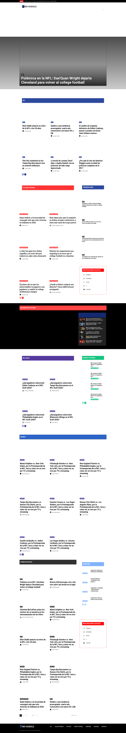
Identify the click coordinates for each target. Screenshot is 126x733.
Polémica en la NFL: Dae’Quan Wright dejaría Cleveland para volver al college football (40, 1)
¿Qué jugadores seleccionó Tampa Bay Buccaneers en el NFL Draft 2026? (61, 385)
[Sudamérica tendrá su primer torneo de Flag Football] (85, 599)
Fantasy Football (94, 368)
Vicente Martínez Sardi (57, 225)
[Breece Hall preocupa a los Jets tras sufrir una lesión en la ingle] (93, 215)
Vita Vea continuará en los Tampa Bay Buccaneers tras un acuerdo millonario (33, 163)
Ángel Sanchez (55, 390)
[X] (84, 285)
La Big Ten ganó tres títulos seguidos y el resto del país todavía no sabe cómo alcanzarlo (33, 253)
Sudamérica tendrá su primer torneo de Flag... (97, 598)
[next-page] (25, 174)
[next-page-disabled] (85, 604)
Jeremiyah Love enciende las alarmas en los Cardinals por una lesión (92, 257)
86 (32, 715)
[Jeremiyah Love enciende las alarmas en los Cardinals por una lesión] (93, 250)
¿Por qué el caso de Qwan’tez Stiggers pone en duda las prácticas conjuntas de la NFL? (91, 164)
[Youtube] (84, 289)
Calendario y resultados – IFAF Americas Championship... (97, 589)
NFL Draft (25, 379)
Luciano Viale (27, 131)
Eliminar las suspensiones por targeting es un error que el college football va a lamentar (62, 253)
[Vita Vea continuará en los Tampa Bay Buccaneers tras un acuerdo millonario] (34, 149)
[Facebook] (84, 274)
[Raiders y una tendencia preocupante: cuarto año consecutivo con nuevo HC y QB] (63, 114)
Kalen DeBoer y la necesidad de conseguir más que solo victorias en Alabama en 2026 (33, 220)
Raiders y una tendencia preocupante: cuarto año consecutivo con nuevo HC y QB (62, 129)
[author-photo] (23, 131)
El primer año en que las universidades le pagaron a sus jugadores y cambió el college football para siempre (32, 288)
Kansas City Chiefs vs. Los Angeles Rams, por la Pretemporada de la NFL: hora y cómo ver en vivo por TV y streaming (92, 507)
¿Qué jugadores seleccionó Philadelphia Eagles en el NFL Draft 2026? (33, 417)
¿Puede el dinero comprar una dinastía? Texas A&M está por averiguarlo (62, 287)
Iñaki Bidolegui (25, 514)
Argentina (85, 573)
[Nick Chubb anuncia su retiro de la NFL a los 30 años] (34, 114)
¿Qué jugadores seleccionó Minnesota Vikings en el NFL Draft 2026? (61, 417)
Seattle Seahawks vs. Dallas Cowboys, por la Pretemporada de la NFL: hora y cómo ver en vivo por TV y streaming (32, 544)
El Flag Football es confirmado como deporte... (95, 580)
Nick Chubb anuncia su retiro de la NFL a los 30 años (34, 127)
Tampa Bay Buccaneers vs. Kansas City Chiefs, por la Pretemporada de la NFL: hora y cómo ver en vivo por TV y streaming (33, 507)
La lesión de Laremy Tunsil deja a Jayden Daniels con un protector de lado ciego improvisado (62, 164)
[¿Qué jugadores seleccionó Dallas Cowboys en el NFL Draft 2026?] (34, 371)
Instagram (88, 278)
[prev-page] (23, 174)
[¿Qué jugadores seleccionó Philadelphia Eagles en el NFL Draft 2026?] (34, 403)
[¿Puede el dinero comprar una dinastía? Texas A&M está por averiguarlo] (63, 272)
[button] (103, 9)
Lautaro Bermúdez (56, 292)
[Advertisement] (63, 21)
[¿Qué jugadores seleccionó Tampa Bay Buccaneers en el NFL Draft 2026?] (62, 371)
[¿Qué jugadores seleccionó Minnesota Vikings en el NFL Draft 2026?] (62, 403)
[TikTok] (84, 282)
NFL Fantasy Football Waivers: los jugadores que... (96, 364)
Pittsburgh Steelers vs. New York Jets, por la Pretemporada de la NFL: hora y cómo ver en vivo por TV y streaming (62, 467)
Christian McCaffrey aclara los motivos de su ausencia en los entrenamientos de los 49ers (93, 240)
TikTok (87, 282)
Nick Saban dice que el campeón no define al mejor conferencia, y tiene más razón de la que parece (63, 220)
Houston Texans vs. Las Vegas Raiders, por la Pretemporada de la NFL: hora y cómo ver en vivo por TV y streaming (62, 506)
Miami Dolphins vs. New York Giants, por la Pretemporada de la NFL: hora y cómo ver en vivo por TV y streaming (32, 467)
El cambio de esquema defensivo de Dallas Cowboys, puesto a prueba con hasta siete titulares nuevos (91, 129)
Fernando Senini (56, 512)
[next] (68, 1)
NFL (22, 74)
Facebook (88, 274)
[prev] (65, 1)
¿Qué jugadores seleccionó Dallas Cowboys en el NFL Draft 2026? (33, 385)
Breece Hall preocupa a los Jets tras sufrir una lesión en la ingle (91, 222)
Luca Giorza (27, 422)
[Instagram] (84, 278)
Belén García (25, 225)
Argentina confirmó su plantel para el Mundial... (97, 570)
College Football (24, 214)
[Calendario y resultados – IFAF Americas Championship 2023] (85, 589)
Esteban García (25, 473)
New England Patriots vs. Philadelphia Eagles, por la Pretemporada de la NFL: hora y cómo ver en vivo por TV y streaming (92, 468)
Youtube (88, 289)
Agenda (22, 460)
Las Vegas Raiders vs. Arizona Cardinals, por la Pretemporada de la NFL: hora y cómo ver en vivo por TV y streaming (62, 544)
